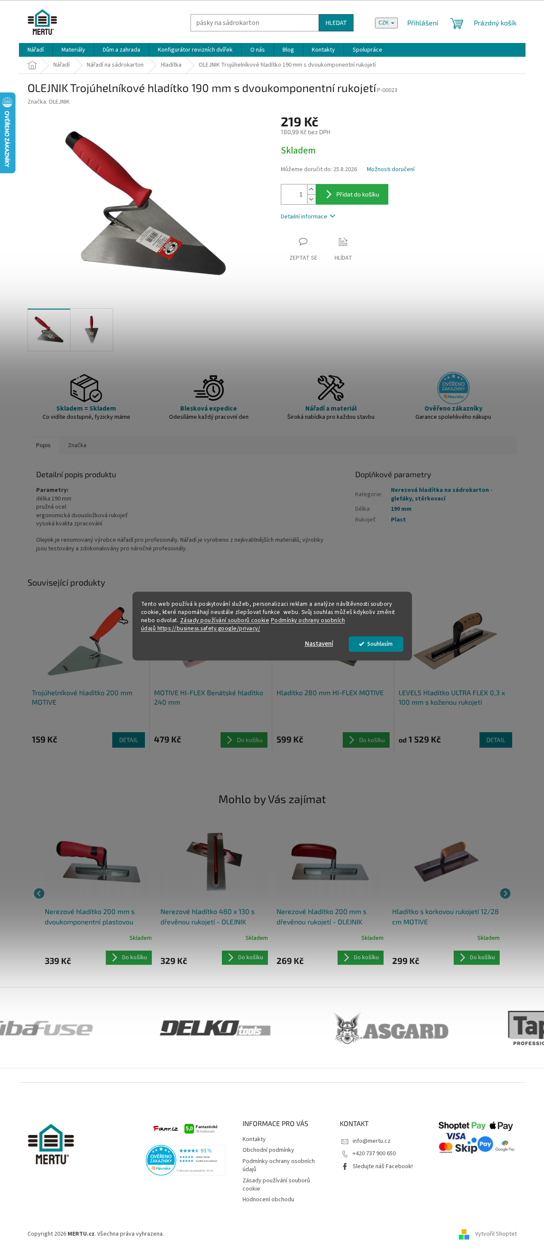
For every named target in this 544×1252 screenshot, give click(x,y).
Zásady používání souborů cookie (225, 620)
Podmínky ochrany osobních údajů (279, 1165)
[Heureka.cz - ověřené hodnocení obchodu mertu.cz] (186, 1160)
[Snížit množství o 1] (311, 199)
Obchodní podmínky (268, 1150)
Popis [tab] (43, 445)
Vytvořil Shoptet (496, 1234)
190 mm (401, 509)
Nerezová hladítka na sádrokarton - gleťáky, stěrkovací (441, 494)
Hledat (336, 22)
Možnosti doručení (391, 170)
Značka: (49, 102)
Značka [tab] (77, 445)
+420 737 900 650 (374, 1153)
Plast (398, 520)
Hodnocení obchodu (268, 1199)
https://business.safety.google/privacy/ (209, 628)
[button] (98, 958)
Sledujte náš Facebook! (383, 1166)
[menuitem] (35, 50)
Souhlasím (380, 644)
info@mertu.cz (371, 1141)
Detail (128, 739)
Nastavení (319, 643)
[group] (98, 893)
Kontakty (254, 1139)
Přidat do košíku (357, 194)
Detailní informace (304, 216)
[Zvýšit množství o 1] (311, 189)
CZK (384, 22)
